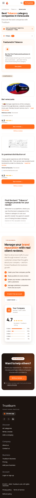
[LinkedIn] (13, 419)
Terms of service (19, 490)
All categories (7, 428)
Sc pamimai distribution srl (14, 154)
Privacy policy (7, 490)
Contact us (6, 448)
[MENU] (3, 3)
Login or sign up (8, 475)
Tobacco (13, 9)
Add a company (7, 435)
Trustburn (9, 405)
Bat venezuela (8, 99)
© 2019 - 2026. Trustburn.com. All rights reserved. (15, 485)
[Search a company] (21, 3)
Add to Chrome (12, 385)
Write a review (18, 131)
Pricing (4, 462)
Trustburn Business (9, 459)
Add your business (8, 465)
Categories (5, 9)
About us (5, 445)
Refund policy (7, 494)
